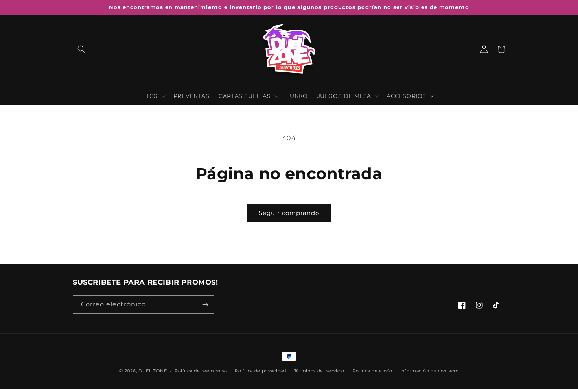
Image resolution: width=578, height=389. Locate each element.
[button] (81, 49)
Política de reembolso (201, 371)
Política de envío (372, 371)
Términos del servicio (319, 371)
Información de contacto (429, 371)
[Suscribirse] (205, 304)
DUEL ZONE (152, 371)
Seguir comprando (289, 213)
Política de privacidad (260, 371)
